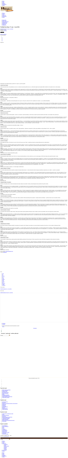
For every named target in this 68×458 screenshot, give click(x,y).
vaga (3, 278)
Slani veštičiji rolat (5, 406)
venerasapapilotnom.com (9, 251)
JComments (35, 328)
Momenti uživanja (4, 408)
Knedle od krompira (5, 419)
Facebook (3, 324)
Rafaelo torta (4, 404)
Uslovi (3, 2)
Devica (5, 154)
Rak (3, 126)
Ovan (4, 85)
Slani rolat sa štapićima (5, 415)
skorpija (3, 279)
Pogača (3, 414)
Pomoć (3, 453)
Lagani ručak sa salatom (5, 397)
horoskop (3, 283)
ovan (3, 273)
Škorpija (6, 182)
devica (3, 277)
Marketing (3, 3)
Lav (4, 140)
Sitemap (3, 5)
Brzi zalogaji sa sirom (5, 392)
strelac (3, 280)
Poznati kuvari (4, 16)
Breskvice (3, 407)
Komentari (3, 323)
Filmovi (5, 448)
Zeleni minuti (4, 433)
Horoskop (5, 30)
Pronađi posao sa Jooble (5, 432)
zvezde (3, 284)
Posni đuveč (4, 416)
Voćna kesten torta (5, 401)
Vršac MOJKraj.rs (5, 425)
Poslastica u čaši (4, 391)
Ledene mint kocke (5, 409)
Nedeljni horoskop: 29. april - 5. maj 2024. (6, 292)
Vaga (5, 168)
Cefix (3, 428)
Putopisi (3, 17)
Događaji (5, 449)
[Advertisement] (4, 57)
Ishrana (5, 445)
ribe (2, 282)
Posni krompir (4, 421)
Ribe (4, 237)
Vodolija (5, 223)
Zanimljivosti (4, 15)
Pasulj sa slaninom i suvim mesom (7, 396)
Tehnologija (6, 444)
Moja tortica (4, 402)
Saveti (3, 14)
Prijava (3, 1)
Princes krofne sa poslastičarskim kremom (8, 420)
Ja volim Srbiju (4, 429)
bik (2, 274)
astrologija (3, 285)
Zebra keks (3, 405)
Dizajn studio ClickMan (6, 436)
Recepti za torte (4, 431)
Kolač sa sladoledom (5, 393)
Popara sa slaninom (5, 390)
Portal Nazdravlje (4, 430)
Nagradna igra (4, 4)
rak (2, 275)
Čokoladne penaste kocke (6, 395)
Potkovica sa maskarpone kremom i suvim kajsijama (9, 403)
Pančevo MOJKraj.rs (5, 426)
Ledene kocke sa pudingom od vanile (7, 413)
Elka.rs (3, 427)
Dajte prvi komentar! (3, 34)
